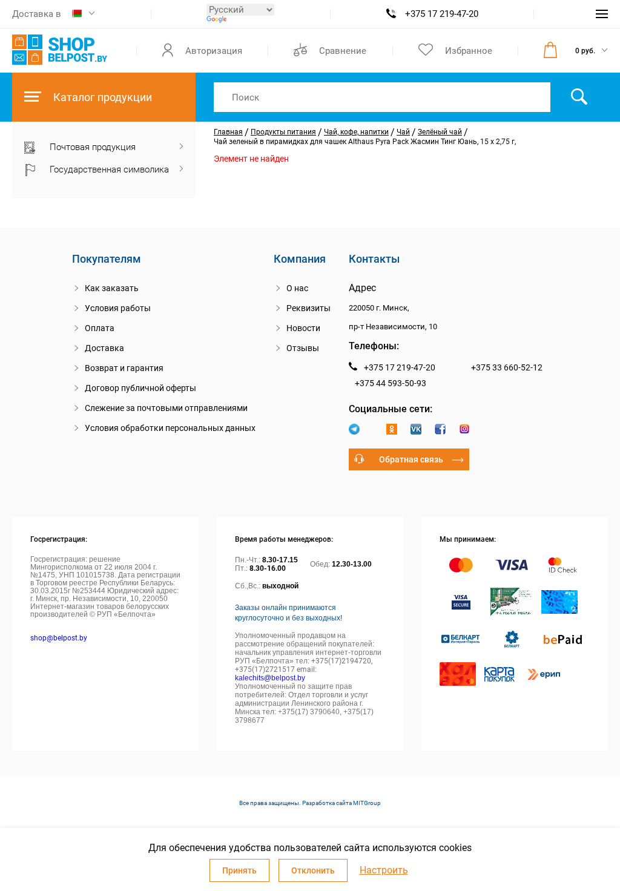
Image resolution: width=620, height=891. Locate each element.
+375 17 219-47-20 (441, 13)
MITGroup (367, 803)
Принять (239, 870)
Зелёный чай (440, 132)
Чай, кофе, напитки (356, 132)
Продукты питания (283, 132)
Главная (228, 132)
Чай (403, 132)
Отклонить (313, 870)
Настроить (384, 870)
